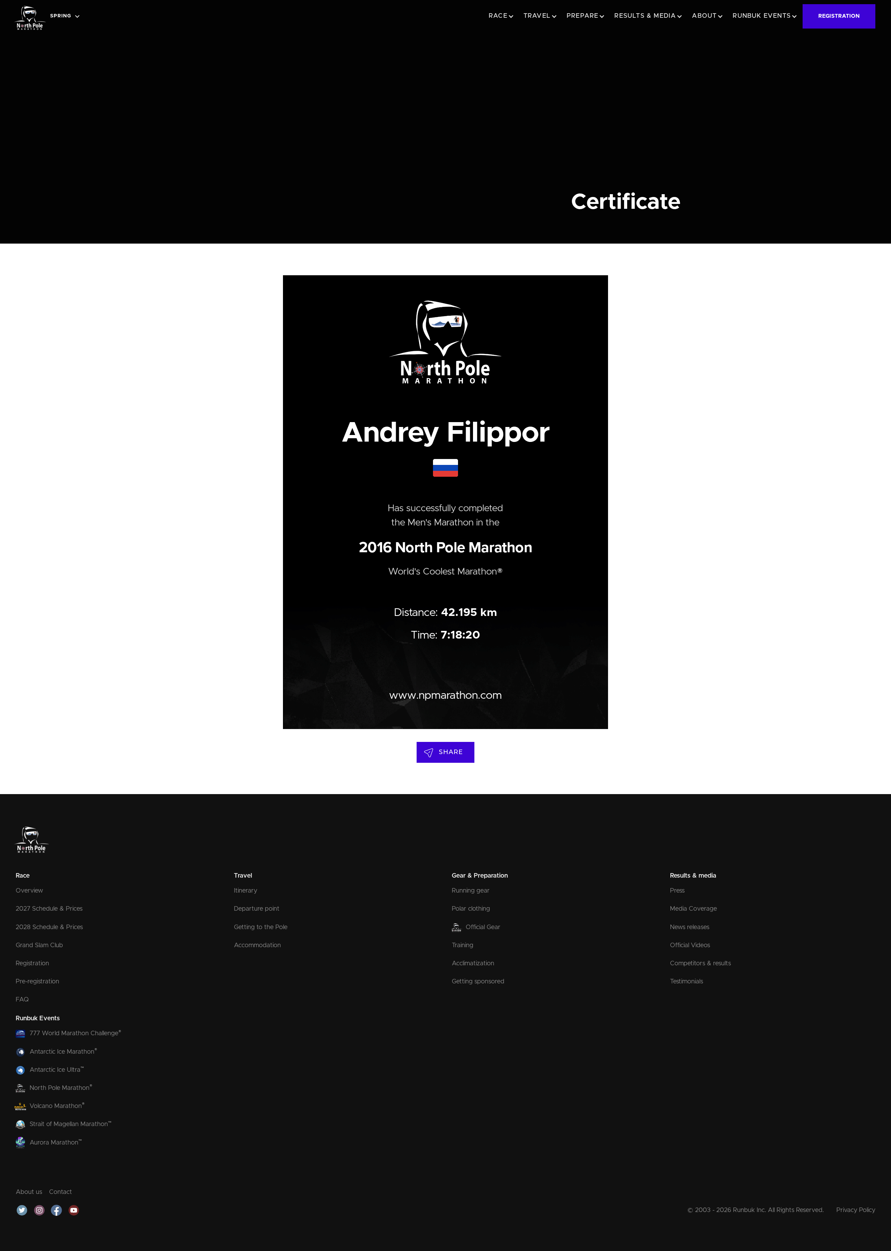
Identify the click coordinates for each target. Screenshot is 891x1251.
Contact (60, 1192)
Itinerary (245, 891)
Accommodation (257, 945)
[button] (67, 16)
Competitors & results (700, 963)
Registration (32, 963)
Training (462, 945)
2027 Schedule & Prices (49, 909)
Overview (29, 891)
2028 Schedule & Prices (49, 927)
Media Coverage (693, 909)
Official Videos (690, 945)
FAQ (22, 1000)
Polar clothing (471, 909)
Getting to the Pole (260, 927)
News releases (689, 927)
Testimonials (686, 982)
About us (29, 1192)
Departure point (256, 909)
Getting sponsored (478, 982)
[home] (30, 16)
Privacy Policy (855, 1210)
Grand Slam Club (39, 945)
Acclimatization (473, 963)
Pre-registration (37, 982)
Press (677, 891)
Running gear (471, 891)
